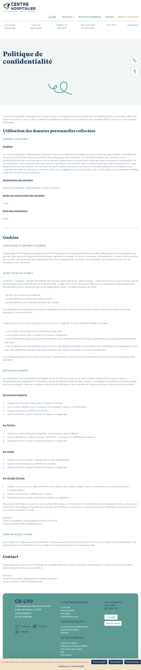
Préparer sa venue (69, 643)
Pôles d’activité (67, 611)
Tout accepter (99, 662)
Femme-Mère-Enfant (70, 630)
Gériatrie (65, 633)
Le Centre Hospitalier (74, 602)
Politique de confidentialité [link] (71, 666)
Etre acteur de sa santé (71, 649)
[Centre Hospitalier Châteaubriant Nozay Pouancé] (19, 7)
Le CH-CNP (65, 608)
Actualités (132, 25)
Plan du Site (66, 655)
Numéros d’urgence (128, 17)
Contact (109, 17)
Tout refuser (115, 662)
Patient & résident (72, 637)
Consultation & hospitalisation (75, 627)
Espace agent (113, 623)
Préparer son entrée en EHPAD (74, 646)
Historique (65, 614)
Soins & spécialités (72, 621)
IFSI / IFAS (109, 605)
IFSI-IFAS (111, 25)
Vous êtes (67, 17)
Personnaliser (132, 662)
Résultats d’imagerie (90, 17)
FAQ (62, 652)
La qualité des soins (69, 617)
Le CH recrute (113, 602)
